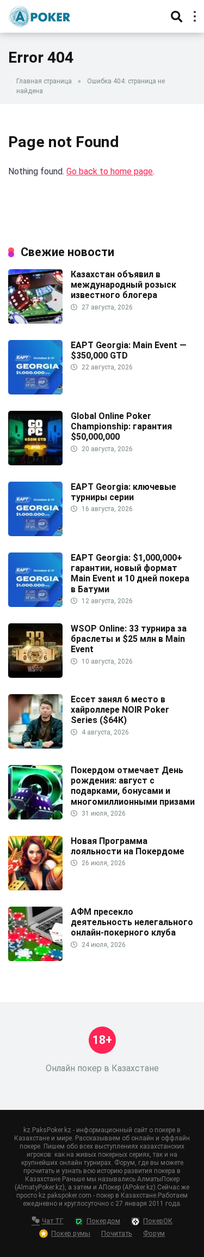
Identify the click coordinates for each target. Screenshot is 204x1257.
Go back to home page (109, 171)
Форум (154, 1233)
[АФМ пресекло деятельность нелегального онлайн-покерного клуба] (35, 958)
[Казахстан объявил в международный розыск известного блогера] (35, 320)
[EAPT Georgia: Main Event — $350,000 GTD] (35, 391)
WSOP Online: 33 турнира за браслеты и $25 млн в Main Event (129, 638)
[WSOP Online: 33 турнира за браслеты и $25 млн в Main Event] (35, 675)
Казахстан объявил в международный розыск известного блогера (123, 284)
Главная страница (44, 81)
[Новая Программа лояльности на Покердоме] (35, 887)
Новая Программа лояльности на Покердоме (127, 846)
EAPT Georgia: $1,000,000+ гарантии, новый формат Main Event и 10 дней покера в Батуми (130, 573)
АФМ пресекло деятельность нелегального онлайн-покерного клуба (132, 922)
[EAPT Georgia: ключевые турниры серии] (35, 533)
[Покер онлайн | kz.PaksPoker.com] (39, 15)
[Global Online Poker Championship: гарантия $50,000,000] (35, 462)
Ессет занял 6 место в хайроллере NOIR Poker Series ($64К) (120, 709)
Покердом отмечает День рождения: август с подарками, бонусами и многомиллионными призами (133, 786)
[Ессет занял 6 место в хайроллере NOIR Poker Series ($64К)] (35, 745)
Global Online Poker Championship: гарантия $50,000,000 (121, 426)
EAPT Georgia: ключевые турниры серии (123, 492)
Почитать (116, 1233)
